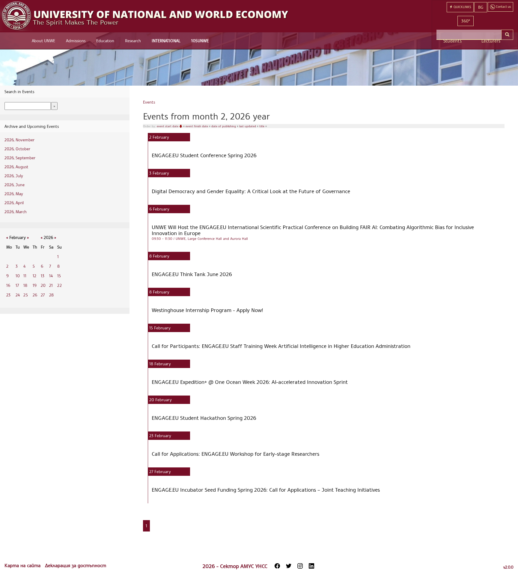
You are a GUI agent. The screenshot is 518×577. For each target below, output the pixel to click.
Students (452, 41)
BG (480, 7)
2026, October (17, 148)
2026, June (14, 184)
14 (51, 275)
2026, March (15, 211)
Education (105, 40)
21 (51, 285)
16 (8, 285)
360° (465, 20)
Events (149, 102)
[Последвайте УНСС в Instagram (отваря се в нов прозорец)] (300, 566)
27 (43, 294)
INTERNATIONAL (166, 40)
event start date (168, 126)
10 (18, 275)
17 (17, 285)
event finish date (197, 126)
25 (25, 294)
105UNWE (200, 40)
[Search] (507, 35)
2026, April (14, 202)
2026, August (16, 166)
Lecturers (490, 41)
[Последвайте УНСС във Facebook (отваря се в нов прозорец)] (277, 566)
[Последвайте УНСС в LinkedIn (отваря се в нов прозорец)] (311, 566)
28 (51, 294)
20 (43, 285)
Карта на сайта (23, 565)
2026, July (13, 175)
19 (35, 285)
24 (18, 294)
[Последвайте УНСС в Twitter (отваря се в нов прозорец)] (289, 566)
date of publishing (224, 126)
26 (35, 294)
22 (59, 285)
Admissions (75, 40)
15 (59, 275)
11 (24, 275)
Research (133, 40)
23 (8, 294)
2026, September (19, 157)
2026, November (19, 139)
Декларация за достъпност (75, 565)
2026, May (13, 193)
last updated (248, 126)
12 (34, 275)
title (262, 126)
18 (25, 285)
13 (42, 275)
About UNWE (43, 40)
